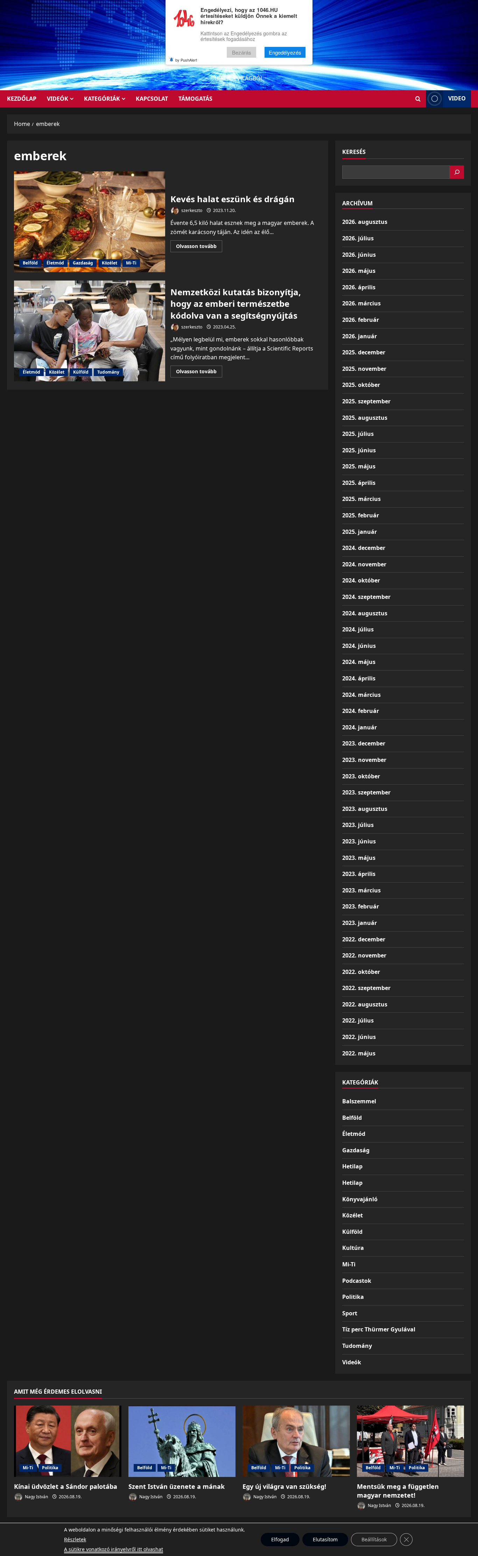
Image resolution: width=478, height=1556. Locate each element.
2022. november (364, 955)
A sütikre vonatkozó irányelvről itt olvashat (113, 1549)
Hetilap (352, 1166)
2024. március (361, 695)
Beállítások (374, 1539)
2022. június (359, 1037)
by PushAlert (186, 60)
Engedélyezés (285, 52)
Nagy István (36, 1497)
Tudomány (108, 372)
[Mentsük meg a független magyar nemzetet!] (410, 1441)
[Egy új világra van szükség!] (296, 1441)
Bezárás (241, 52)
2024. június (359, 646)
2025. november (364, 369)
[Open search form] (418, 99)
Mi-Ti (131, 263)
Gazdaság (83, 263)
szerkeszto (191, 210)
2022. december (363, 939)
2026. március (361, 303)
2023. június (359, 841)
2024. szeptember (366, 597)
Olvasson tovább (199, 247)
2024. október (361, 580)
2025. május (358, 466)
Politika (353, 1297)
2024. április (358, 678)
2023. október (361, 776)
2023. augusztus (364, 809)
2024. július (358, 629)
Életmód (55, 263)
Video (457, 98)
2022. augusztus (364, 1004)
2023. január (359, 923)
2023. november (364, 760)
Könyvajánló (360, 1199)
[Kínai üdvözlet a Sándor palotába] (67, 1441)
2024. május (358, 662)
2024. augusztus (364, 613)
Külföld (81, 372)
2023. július (358, 825)
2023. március (361, 890)
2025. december (363, 352)
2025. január (359, 532)
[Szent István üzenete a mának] (182, 1441)
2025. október (361, 385)
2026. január (359, 336)
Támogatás (195, 98)
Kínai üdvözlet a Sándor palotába (65, 1486)
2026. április (358, 287)
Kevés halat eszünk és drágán (89, 221)
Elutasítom (325, 1539)
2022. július (358, 1020)
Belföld (30, 263)
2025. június (359, 450)
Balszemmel (359, 1101)
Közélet (109, 263)
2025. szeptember (366, 401)
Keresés (354, 152)
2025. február (360, 515)
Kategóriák (102, 98)
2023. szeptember (366, 792)
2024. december (363, 548)
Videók (57, 98)
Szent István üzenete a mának (176, 1486)
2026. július (358, 238)
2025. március (361, 499)
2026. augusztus (364, 222)
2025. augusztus (364, 418)
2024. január (359, 727)
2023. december (363, 743)
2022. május (358, 1053)
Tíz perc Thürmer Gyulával (378, 1329)
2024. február (360, 711)
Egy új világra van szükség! (284, 1486)
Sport (349, 1313)
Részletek (75, 1539)
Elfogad (280, 1539)
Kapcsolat (152, 98)
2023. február (360, 906)
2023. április (358, 874)
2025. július (358, 434)
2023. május (358, 858)
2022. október (361, 972)
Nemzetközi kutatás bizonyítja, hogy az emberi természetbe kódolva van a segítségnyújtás (89, 331)
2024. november (364, 564)
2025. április (358, 483)
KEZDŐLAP (21, 98)
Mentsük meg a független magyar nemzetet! (398, 1490)
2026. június (359, 255)
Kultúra (353, 1248)
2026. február (360, 320)
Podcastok (356, 1281)
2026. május (358, 271)
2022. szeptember (366, 988)
